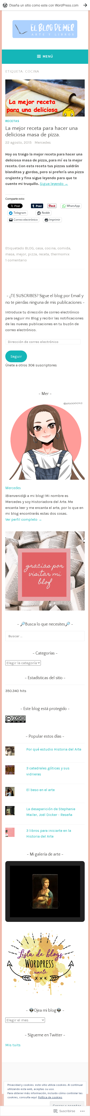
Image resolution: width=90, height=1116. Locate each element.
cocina (50, 248)
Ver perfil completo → (23, 519)
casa (39, 248)
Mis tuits (13, 1045)
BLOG (29, 248)
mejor (21, 254)
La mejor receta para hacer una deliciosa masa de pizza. (41, 131)
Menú (48, 56)
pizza (32, 254)
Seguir (16, 356)
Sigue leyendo (54, 183)
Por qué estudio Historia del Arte (53, 749)
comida (63, 248)
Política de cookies (50, 1097)
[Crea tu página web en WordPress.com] (45, 5)
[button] (34, 904)
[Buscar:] (45, 636)
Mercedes (43, 142)
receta (44, 254)
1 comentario (16, 260)
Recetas (12, 121)
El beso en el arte (40, 790)
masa (9, 254)
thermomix (60, 254)
